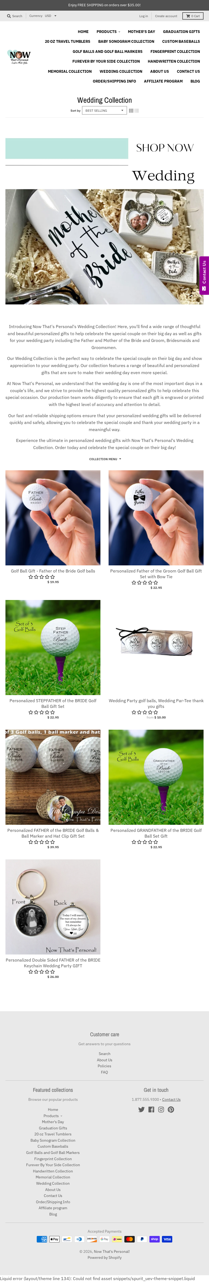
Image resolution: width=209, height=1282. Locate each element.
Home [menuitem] (83, 31)
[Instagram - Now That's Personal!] (161, 1109)
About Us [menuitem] (159, 71)
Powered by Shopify (105, 1257)
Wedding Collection (53, 1183)
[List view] (136, 110)
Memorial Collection (53, 1177)
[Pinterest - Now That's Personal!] (171, 1109)
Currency (35, 16)
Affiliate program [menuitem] (163, 81)
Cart (195, 16)
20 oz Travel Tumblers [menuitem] (67, 41)
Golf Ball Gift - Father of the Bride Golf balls (53, 571)
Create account (166, 16)
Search (104, 1053)
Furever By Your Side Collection (53, 1164)
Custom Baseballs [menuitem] (181, 41)
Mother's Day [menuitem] (141, 31)
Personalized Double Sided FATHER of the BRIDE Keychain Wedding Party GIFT (53, 962)
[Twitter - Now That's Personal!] (141, 1109)
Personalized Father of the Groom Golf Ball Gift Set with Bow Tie (156, 573)
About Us (104, 1059)
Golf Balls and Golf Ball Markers (53, 1152)
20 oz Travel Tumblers (53, 1134)
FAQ (104, 1072)
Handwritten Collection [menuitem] (174, 61)
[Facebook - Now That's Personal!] (151, 1109)
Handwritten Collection (53, 1171)
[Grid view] (131, 110)
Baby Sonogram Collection (52, 1140)
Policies (104, 1065)
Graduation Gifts (53, 1128)
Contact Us (53, 1195)
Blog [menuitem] (195, 81)
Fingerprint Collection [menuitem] (175, 51)
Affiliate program (53, 1207)
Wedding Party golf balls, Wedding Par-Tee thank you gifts (156, 703)
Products (51, 1115)
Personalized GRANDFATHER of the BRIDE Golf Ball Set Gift (156, 833)
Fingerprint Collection (53, 1158)
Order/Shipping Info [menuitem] (114, 81)
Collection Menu (103, 459)
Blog (53, 1214)
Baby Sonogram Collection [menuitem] (126, 41)
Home (53, 1109)
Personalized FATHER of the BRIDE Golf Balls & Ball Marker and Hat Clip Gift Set (53, 833)
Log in (143, 16)
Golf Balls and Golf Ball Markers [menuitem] (108, 51)
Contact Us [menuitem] (188, 71)
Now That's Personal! (112, 1251)
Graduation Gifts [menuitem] (181, 31)
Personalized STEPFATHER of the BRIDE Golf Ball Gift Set (53, 703)
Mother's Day (53, 1121)
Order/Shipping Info (53, 1201)
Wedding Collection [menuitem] (121, 71)
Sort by (75, 111)
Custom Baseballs (53, 1146)
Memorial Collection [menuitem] (70, 71)
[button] (145, 712)
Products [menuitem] (107, 31)
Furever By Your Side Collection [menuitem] (106, 61)
